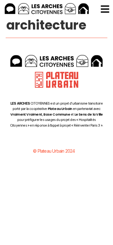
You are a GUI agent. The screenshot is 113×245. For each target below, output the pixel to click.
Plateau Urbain (60, 108)
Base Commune (56, 114)
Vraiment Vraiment (26, 114)
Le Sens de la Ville (88, 114)
